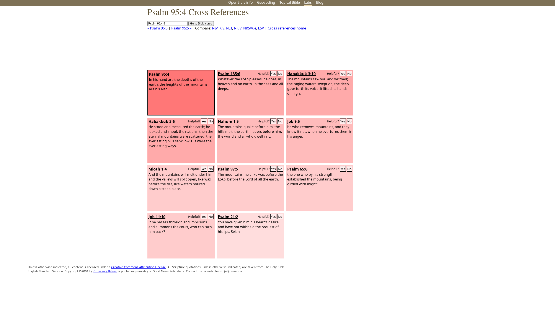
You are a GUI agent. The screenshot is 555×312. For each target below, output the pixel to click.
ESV (261, 28)
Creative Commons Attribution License (138, 267)
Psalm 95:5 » (181, 28)
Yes (273, 74)
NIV (215, 28)
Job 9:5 (293, 121)
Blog (319, 2)
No (280, 74)
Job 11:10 (157, 216)
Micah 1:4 (158, 169)
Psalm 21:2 (228, 216)
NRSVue (249, 28)
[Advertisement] (511, 39)
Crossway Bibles (105, 271)
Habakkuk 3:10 (301, 73)
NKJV (238, 28)
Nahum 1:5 (228, 121)
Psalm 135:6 (229, 73)
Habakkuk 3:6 (162, 121)
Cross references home (287, 28)
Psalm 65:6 (297, 169)
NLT (229, 28)
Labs (308, 2)
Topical (289, 2)
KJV (221, 28)
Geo (266, 2)
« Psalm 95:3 (157, 28)
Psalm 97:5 (228, 169)
